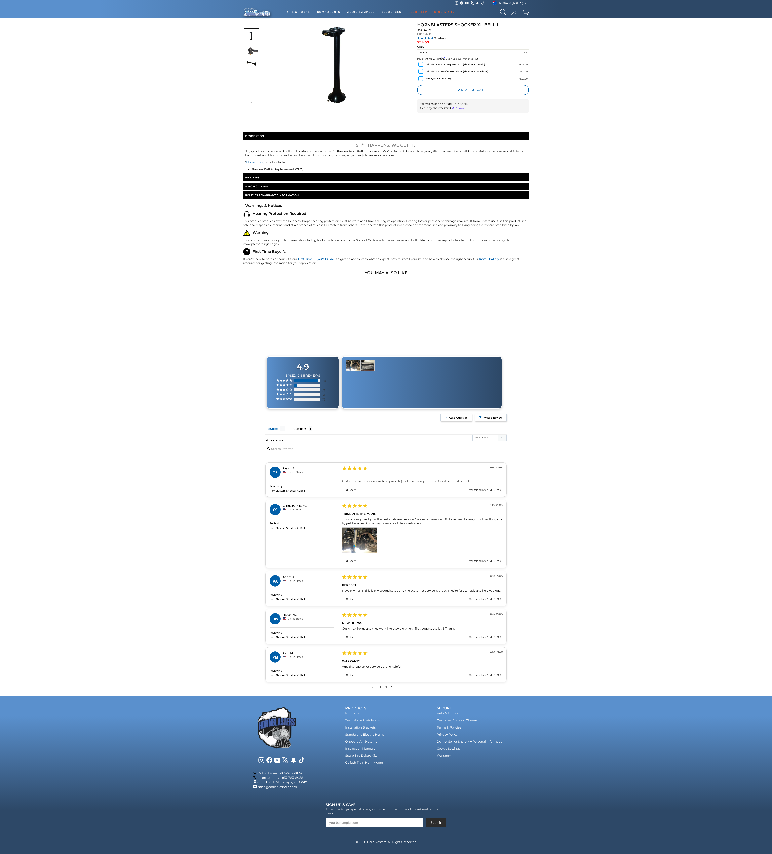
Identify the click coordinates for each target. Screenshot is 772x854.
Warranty (444, 755)
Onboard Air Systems (361, 741)
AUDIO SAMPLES (361, 11)
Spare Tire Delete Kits (361, 755)
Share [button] (352, 490)
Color (421, 46)
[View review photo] (359, 540)
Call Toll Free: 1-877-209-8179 (279, 773)
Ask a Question (458, 417)
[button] (492, 490)
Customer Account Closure (457, 720)
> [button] (400, 687)
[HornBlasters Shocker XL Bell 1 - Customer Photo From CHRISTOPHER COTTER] (353, 365)
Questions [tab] (300, 429)
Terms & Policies (449, 727)
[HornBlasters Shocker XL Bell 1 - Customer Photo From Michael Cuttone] (367, 365)
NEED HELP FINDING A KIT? (431, 11)
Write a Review (492, 417)
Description (254, 136)
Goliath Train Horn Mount (364, 762)
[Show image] (251, 35)
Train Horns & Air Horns (362, 720)
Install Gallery (489, 259)
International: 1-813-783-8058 (280, 778)
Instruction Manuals (360, 748)
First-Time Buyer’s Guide (316, 259)
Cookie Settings (448, 748)
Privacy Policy (447, 734)
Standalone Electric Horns (364, 734)
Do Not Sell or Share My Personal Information (470, 741)
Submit (436, 823)
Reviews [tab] (272, 429)
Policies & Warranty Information (272, 195)
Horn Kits (352, 713)
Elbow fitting (255, 162)
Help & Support (448, 713)
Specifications (256, 186)
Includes (252, 177)
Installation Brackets (360, 727)
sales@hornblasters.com (277, 787)
